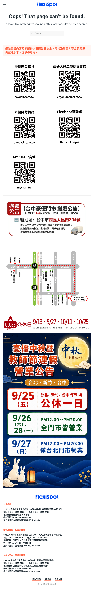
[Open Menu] (4, 4)
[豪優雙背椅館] (24, 127)
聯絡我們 (58, 579)
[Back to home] (47, 4)
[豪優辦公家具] (24, 81)
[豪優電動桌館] (70, 127)
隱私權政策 (36, 579)
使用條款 (47, 579)
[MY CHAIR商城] (24, 172)
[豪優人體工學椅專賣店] (70, 81)
